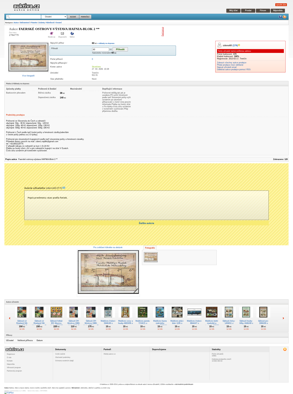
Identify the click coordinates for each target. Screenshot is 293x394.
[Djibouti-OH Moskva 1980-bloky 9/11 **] (73, 318)
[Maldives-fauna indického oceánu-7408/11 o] (159, 318)
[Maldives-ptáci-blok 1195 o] (177, 318)
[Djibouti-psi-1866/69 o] (263, 318)
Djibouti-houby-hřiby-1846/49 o (246, 322)
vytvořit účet (281, 5)
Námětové (50, 22)
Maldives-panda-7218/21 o (143, 322)
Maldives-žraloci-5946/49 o (108, 322)
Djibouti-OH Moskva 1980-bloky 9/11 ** (73, 323)
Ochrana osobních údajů (64, 361)
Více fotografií (28, 76)
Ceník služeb (60, 354)
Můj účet (233, 10)
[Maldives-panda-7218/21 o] (142, 318)
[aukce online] (26, 11)
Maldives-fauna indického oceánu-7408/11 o (160, 324)
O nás (9, 357)
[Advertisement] (200, 31)
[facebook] (280, 18)
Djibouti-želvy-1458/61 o (229, 322)
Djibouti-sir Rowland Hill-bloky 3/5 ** (22, 323)
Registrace (11, 354)
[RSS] (284, 18)
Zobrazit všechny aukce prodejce (231, 62)
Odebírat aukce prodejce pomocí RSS (234, 69)
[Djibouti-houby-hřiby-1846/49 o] (246, 318)
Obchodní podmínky (62, 357)
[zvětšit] (108, 273)
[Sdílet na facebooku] (72, 34)
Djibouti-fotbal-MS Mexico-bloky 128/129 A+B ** (56, 324)
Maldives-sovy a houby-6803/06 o (125, 322)
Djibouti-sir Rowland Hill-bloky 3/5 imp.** (39, 323)
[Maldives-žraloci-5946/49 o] (108, 318)
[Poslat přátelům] (62, 34)
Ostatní (59, 22)
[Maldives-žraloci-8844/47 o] (194, 318)
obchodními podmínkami (184, 384)
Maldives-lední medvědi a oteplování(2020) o (211, 324)
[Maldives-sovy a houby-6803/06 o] (125, 318)
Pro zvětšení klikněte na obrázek (108, 247)
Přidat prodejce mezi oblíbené (230, 65)
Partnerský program (14, 371)
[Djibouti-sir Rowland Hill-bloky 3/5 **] (21, 318)
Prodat (248, 10)
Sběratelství (24, 22)
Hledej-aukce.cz (110, 354)
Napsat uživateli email (227, 67)
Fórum (263, 10)
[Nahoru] (285, 349)
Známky (41, 22)
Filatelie (34, 22)
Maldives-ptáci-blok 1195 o (177, 322)
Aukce (16, 22)
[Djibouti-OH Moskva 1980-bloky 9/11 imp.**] (90, 318)
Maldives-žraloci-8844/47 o (194, 322)
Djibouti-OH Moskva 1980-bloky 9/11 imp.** (90, 323)
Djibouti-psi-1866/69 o (263, 322)
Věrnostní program (14, 367)
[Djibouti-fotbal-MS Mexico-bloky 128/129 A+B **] (56, 318)
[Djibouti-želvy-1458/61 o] (228, 318)
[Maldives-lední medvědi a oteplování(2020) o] (211, 318)
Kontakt (10, 361)
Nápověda (277, 10)
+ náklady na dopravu (105, 43)
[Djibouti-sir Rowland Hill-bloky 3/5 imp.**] (39, 318)
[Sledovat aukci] (51, 34)
